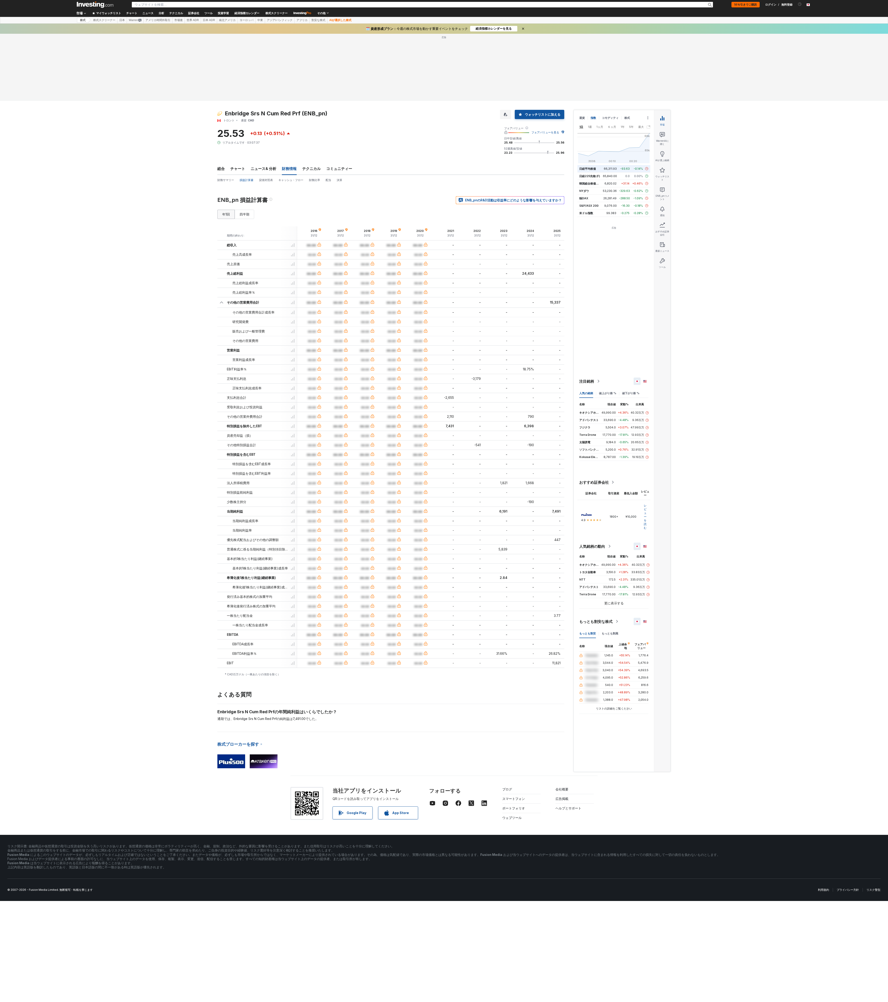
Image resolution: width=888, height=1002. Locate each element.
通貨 (582, 118)
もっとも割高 (610, 633)
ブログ (507, 789)
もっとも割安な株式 (596, 621)
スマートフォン (513, 799)
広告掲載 (561, 799)
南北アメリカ (227, 20)
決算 (339, 180)
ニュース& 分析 (263, 168)
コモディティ (610, 118)
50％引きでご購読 (745, 4)
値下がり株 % (630, 393)
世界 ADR (193, 20)
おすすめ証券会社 (594, 482)
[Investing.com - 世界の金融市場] (95, 4)
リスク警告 (873, 889)
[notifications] (799, 4)
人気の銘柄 (586, 393)
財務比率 (314, 180)
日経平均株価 (587, 168)
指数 (593, 118)
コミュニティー (339, 168)
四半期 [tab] (244, 214)
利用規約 (823, 889)
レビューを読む (645, 516)
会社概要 (561, 789)
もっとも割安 (587, 633)
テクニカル (311, 168)
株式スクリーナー (276, 13)
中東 (260, 20)
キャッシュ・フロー (290, 180)
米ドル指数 (586, 213)
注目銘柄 (586, 381)
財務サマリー (225, 180)
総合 (221, 168)
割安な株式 (318, 20)
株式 (83, 20)
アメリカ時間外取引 (157, 20)
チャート (237, 168)
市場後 (178, 20)
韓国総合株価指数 (590, 183)
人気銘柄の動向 (592, 546)
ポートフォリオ (513, 808)
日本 (122, 20)
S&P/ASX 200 (588, 205)
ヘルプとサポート (568, 808)
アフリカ (302, 20)
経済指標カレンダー (246, 13)
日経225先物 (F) (589, 176)
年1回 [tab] (226, 214)
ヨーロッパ (246, 20)
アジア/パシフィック (280, 20)
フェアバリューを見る (545, 132)
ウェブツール (512, 818)
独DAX (583, 198)
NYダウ (584, 191)
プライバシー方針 (848, 889)
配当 (328, 180)
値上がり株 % (607, 393)
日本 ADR (209, 20)
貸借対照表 (266, 180)
